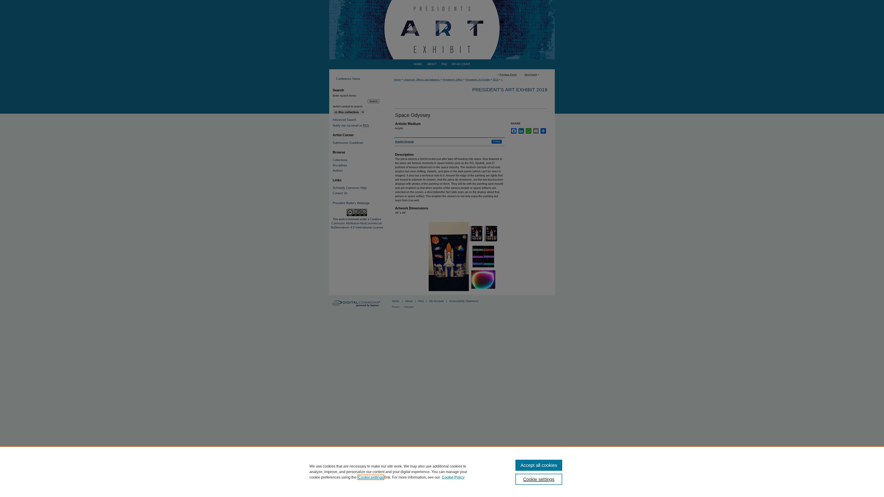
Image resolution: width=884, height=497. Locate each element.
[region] (442, 471)
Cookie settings (371, 477)
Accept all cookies (539, 465)
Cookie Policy (453, 477)
